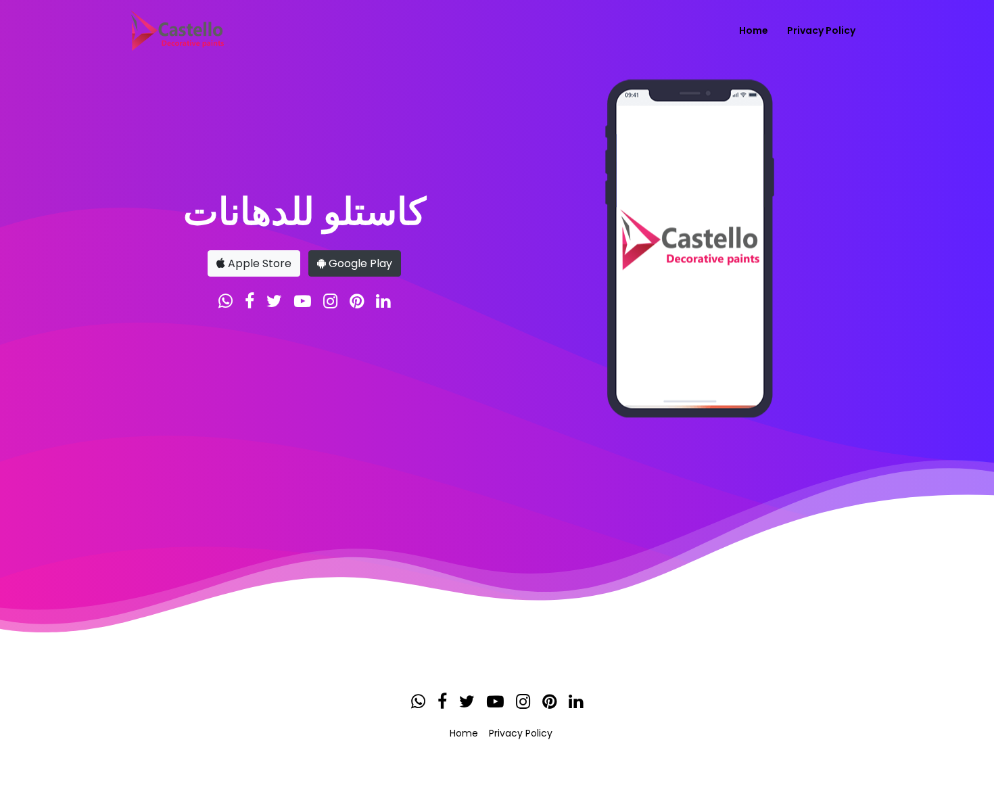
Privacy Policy (821, 30)
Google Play (359, 263)
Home (753, 30)
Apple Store (258, 263)
